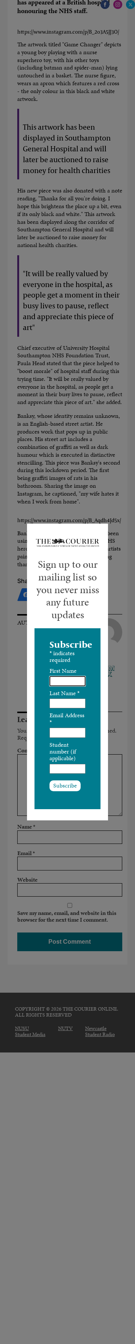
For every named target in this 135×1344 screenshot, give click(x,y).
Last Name (65, 693)
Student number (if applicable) (63, 751)
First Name (63, 670)
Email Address (67, 718)
